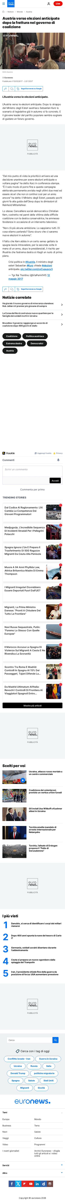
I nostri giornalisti (10, 1150)
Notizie (11, 12)
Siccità (41, 1087)
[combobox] (32, 1040)
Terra (36, 1125)
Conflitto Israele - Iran (19, 1058)
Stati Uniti (49, 1080)
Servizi (5, 1165)
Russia (34, 1066)
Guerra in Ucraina (48, 1058)
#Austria (30, 261)
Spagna (16, 1080)
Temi (4, 1112)
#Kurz (30, 265)
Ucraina (18, 1066)
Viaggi (5, 1138)
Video (5, 1144)
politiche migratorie (44, 1073)
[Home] (3, 12)
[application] (32, 51)
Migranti (24, 1087)
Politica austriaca (35, 336)
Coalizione (11, 336)
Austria (29, 12)
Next (4, 1131)
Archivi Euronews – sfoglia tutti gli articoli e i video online (47, 1153)
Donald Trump (18, 1073)
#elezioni (47, 265)
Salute (31, 1080)
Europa (5, 1119)
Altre (4, 1173)
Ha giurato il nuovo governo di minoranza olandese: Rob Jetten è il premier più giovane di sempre (28, 304)
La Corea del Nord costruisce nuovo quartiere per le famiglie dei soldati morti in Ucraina (27, 314)
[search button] (55, 1040)
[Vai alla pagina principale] (11, 3)
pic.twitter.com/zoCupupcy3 (37, 269)
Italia (48, 1066)
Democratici (37, 343)
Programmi (39, 1144)
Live (58, 3)
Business (6, 1125)
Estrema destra (14, 343)
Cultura (37, 1138)
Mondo (20, 12)
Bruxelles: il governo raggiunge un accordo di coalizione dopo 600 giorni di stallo (24, 324)
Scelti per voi (13, 766)
